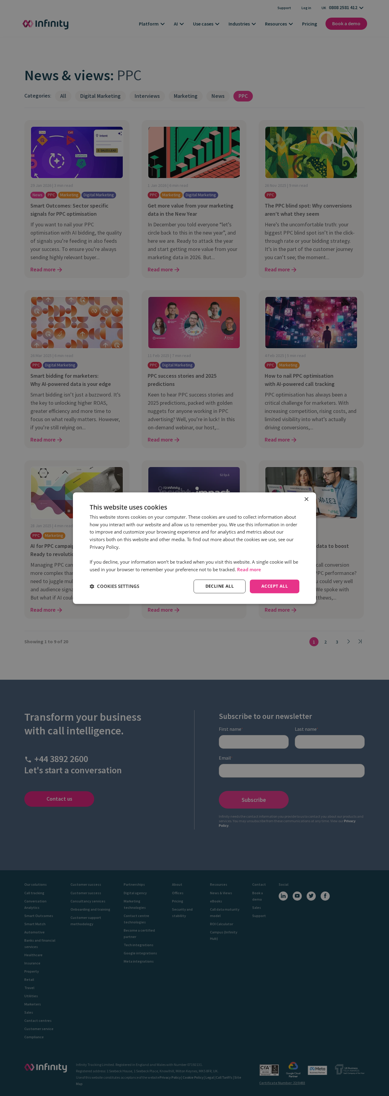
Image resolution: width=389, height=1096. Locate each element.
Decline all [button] (219, 586)
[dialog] (194, 548)
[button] (114, 586)
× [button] (306, 499)
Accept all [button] (274, 586)
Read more (249, 570)
